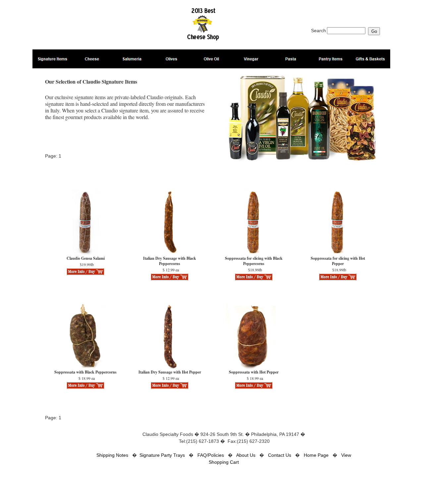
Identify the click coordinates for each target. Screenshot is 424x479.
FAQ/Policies (210, 455)
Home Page (316, 455)
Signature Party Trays (162, 455)
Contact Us (279, 455)
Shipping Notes (112, 455)
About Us (245, 455)
